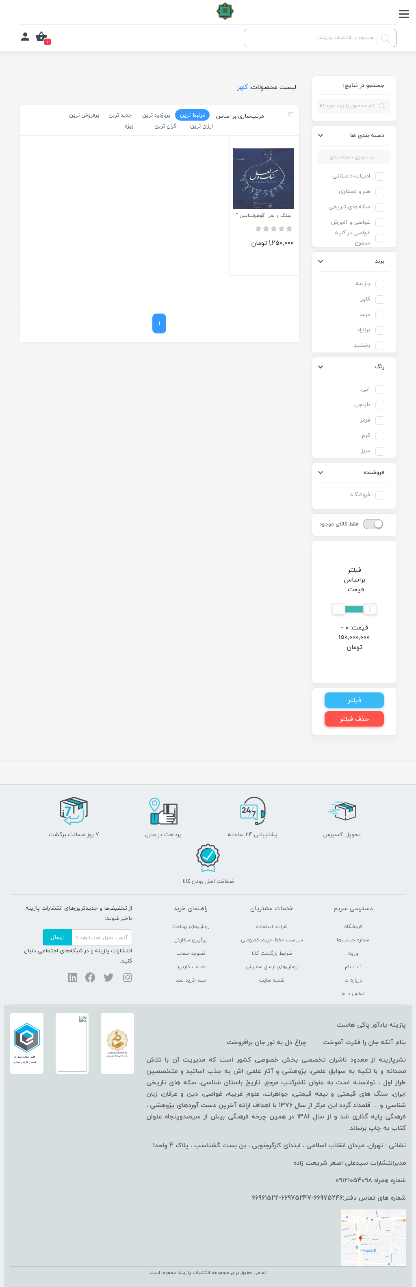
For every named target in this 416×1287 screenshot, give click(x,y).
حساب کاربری (190, 966)
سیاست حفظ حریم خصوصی (272, 939)
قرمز (365, 420)
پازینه (363, 283)
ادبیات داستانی (351, 176)
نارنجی (362, 404)
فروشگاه (360, 494)
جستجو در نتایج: (363, 85)
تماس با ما (353, 993)
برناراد (363, 329)
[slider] (370, 609)
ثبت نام (353, 966)
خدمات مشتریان (271, 908)
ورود (353, 953)
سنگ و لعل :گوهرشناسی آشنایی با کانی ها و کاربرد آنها (264, 215)
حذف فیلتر (354, 719)
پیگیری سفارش (190, 939)
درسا (364, 314)
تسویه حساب (190, 953)
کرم (366, 435)
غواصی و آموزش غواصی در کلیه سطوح (350, 232)
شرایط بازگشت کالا (272, 953)
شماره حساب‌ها (353, 939)
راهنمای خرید (190, 908)
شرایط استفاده (272, 926)
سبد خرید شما (191, 980)
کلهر (365, 299)
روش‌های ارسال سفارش (272, 966)
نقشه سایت (272, 980)
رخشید (362, 345)
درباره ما (353, 980)
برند (379, 261)
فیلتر (354, 700)
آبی (365, 389)
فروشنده (374, 472)
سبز (365, 451)
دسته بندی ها (367, 135)
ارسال (57, 937)
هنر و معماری (354, 191)
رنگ (379, 366)
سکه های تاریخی (349, 206)
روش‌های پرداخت (190, 926)
